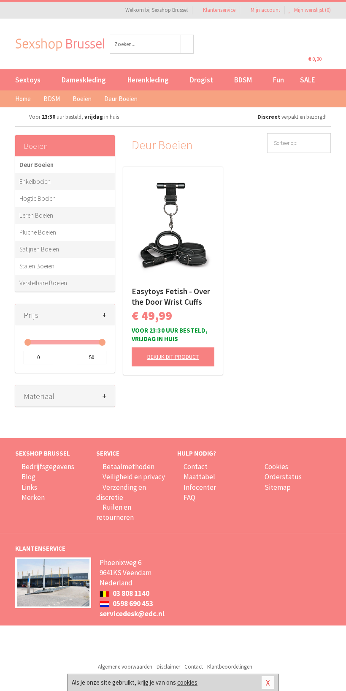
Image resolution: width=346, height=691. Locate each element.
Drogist (201, 80)
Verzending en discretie (121, 492)
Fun (278, 80)
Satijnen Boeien (39, 249)
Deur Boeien (36, 165)
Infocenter (200, 487)
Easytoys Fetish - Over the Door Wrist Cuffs (171, 296)
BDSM (243, 80)
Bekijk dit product (173, 357)
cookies (187, 682)
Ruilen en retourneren (115, 512)
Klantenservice (219, 10)
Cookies (276, 466)
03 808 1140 (130, 593)
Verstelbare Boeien (43, 283)
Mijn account (265, 10)
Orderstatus (283, 476)
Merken (33, 497)
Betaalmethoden (128, 466)
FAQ (189, 497)
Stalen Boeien (36, 266)
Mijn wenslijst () (312, 10)
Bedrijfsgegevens (48, 466)
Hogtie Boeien (37, 198)
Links (29, 487)
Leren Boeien (36, 215)
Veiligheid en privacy (134, 476)
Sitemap (278, 487)
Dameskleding (84, 80)
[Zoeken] (187, 44)
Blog (28, 476)
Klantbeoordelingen (229, 666)
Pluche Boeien (37, 232)
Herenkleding (148, 80)
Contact (196, 466)
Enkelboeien (35, 182)
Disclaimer (168, 666)
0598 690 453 (132, 603)
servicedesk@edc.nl (132, 613)
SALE (307, 80)
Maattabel (199, 476)
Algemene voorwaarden (125, 666)
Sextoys (28, 80)
